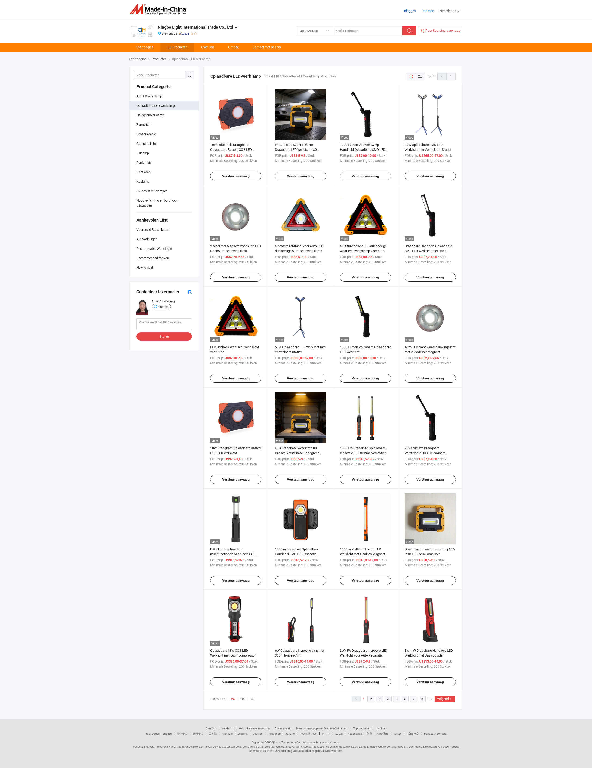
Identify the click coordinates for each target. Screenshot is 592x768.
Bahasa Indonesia (435, 733)
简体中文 (182, 733)
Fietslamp (143, 172)
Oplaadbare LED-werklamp (155, 105)
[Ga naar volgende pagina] (451, 76)
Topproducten (361, 728)
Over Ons (207, 47)
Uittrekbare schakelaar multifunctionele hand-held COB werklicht (233, 554)
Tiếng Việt (412, 733)
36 (243, 699)
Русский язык (308, 733)
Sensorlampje (146, 134)
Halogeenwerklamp (150, 115)
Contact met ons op (267, 47)
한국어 (326, 733)
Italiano (290, 733)
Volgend (443, 699)
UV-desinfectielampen (152, 191)
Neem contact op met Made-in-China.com (322, 728)
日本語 (213, 733)
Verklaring (228, 728)
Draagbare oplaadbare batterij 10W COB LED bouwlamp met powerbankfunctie (430, 554)
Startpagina (145, 47)
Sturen (164, 336)
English (167, 733)
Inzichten (381, 728)
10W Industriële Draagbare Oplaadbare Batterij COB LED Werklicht (231, 149)
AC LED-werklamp (149, 96)
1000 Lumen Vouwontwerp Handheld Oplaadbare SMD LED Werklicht (362, 149)
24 (233, 699)
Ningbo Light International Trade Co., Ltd (195, 27)
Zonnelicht (143, 124)
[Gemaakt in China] (159, 9)
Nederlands (355, 733)
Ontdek (233, 47)
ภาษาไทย (382, 733)
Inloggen (409, 11)
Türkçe (397, 733)
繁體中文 (198, 733)
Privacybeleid (283, 728)
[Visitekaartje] (190, 292)
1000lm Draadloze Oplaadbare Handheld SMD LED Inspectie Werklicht (297, 554)
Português (274, 733)
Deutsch (258, 733)
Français (227, 733)
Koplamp (142, 181)
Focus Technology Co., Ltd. (289, 742)
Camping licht (146, 143)
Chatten (163, 306)
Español (242, 733)
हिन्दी (369, 733)
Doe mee (428, 11)
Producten (179, 47)
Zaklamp (142, 153)
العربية (339, 733)
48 (253, 699)
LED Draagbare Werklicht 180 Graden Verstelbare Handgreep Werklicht (297, 453)
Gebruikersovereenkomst (254, 728)
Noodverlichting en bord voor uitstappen (157, 202)
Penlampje (143, 162)
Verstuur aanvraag (236, 176)
